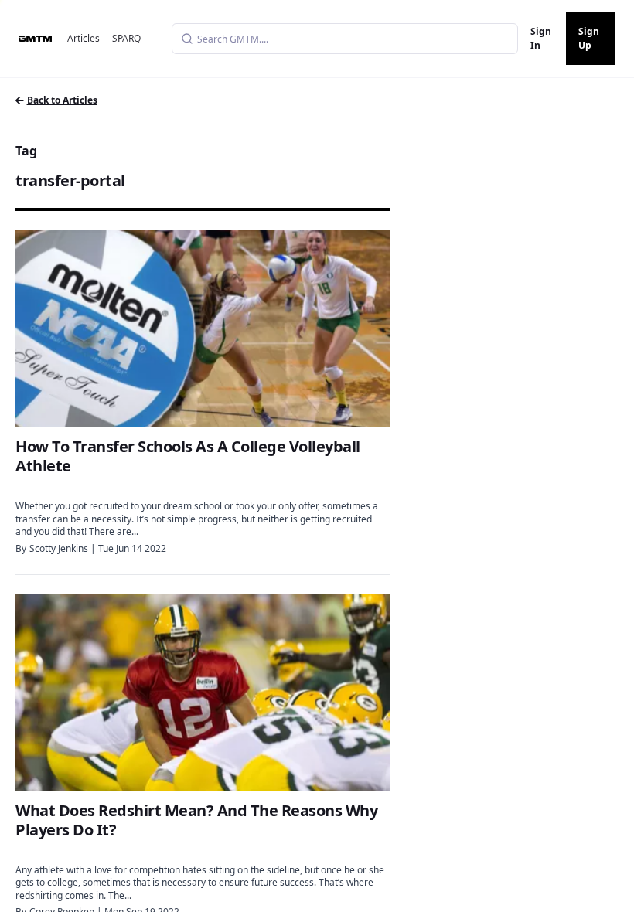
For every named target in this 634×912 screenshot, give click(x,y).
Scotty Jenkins (58, 548)
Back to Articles (62, 100)
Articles (83, 38)
